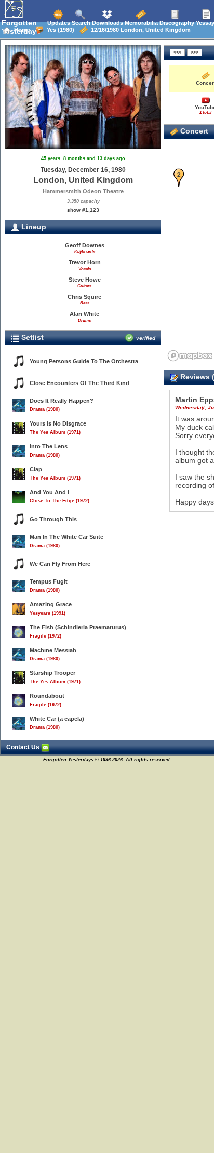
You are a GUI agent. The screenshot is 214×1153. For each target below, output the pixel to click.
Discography (176, 23)
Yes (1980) (59, 29)
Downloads (106, 23)
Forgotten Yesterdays (21, 27)
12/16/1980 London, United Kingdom (139, 29)
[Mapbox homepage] (190, 356)
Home (20, 29)
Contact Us (23, 747)
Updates (58, 23)
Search (80, 23)
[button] (179, 178)
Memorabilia (140, 23)
